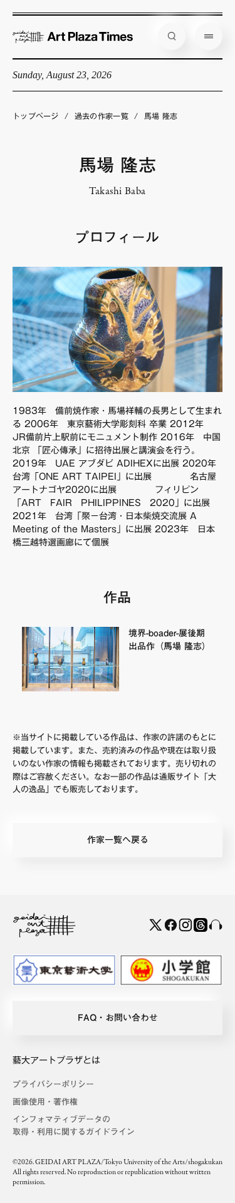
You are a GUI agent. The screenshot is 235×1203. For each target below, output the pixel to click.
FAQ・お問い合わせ (118, 1017)
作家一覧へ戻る (118, 839)
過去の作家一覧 (101, 116)
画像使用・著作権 (45, 1102)
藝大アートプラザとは (56, 1060)
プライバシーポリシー (53, 1084)
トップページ (36, 116)
